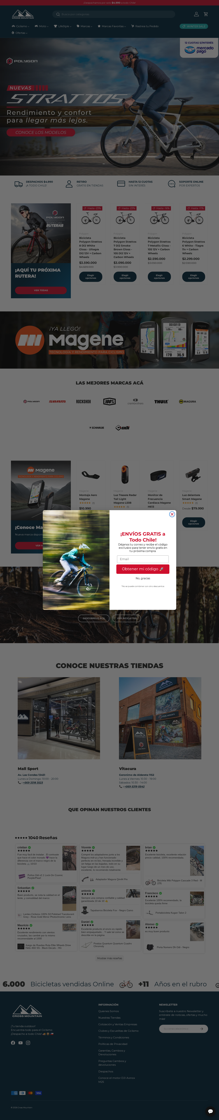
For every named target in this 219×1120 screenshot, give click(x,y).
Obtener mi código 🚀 (143, 569)
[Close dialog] (172, 514)
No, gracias (143, 578)
